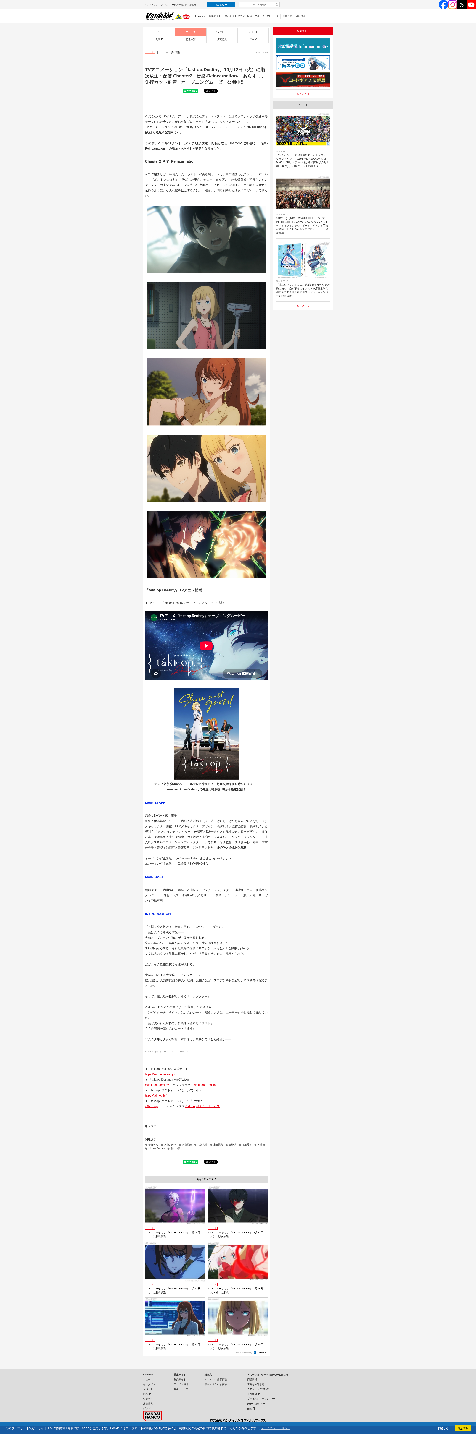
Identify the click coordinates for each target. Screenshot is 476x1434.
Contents (200, 16)
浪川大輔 (202, 1144)
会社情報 (301, 16)
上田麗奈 (218, 1144)
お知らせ (287, 16)
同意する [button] (463, 1428)
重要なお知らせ (255, 1384)
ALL (160, 32)
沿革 (249, 1408)
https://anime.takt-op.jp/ (160, 1074)
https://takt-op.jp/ (155, 1095)
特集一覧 (191, 39)
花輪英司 (247, 1144)
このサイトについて (258, 1389)
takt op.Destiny (156, 1148)
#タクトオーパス (208, 1106)
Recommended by (244, 1352)
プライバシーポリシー (259, 1398)
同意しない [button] (444, 1428)
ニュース (191, 32)
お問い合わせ (254, 1403)
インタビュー (222, 32)
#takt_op (191, 1106)
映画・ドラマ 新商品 (216, 1384)
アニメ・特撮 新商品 (216, 1379)
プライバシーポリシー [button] (275, 1428)
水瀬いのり (170, 1144)
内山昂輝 (187, 1144)
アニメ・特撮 (245, 16)
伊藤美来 (153, 1144)
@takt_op (151, 1106)
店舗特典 (222, 39)
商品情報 (252, 1379)
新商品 (208, 1374)
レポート (253, 32)
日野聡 (232, 1144)
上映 (276, 16)
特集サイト (215, 16)
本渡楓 (261, 1144)
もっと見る (303, 93)
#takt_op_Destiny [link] (204, 1084)
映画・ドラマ (262, 16)
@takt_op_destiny (157, 1084)
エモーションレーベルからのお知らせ (267, 1374)
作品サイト (180, 1379)
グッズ (253, 39)
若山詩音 (175, 1148)
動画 (158, 39)
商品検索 (219, 4)
